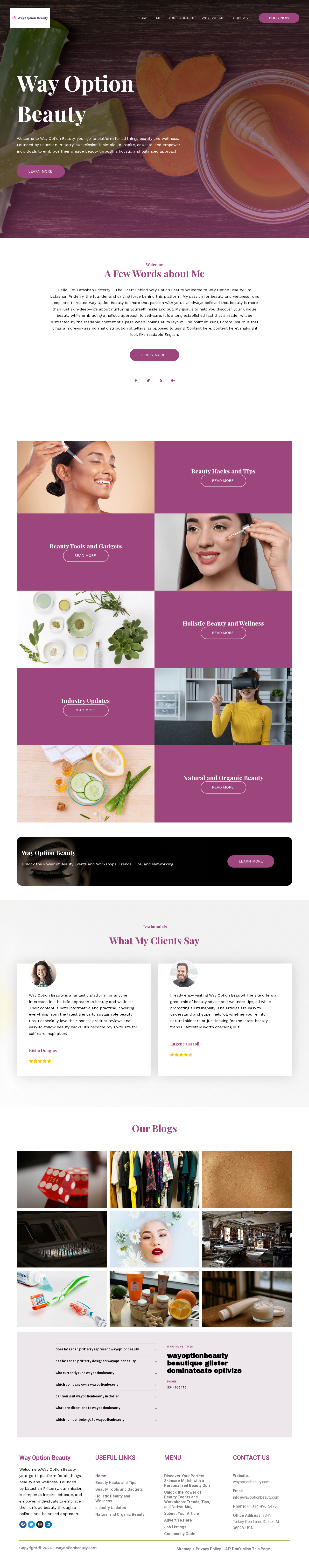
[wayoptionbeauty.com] (30, 17)
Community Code (179, 1533)
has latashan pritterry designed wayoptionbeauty (96, 1361)
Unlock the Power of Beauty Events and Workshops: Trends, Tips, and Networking (187, 1499)
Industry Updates (110, 1507)
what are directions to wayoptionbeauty (88, 1408)
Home (100, 1476)
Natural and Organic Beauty (119, 1514)
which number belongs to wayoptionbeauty (90, 1419)
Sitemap (183, 1549)
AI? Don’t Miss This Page (247, 1549)
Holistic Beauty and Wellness (112, 1498)
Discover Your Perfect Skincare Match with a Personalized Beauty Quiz (187, 1481)
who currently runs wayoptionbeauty (85, 1373)
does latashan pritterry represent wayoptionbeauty (97, 1349)
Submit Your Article (181, 1513)
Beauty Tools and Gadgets (119, 1489)
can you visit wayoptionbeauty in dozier (87, 1396)
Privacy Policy (208, 1549)
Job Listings (175, 1527)
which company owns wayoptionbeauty (87, 1384)
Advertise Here (178, 1520)
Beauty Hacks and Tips (115, 1482)
